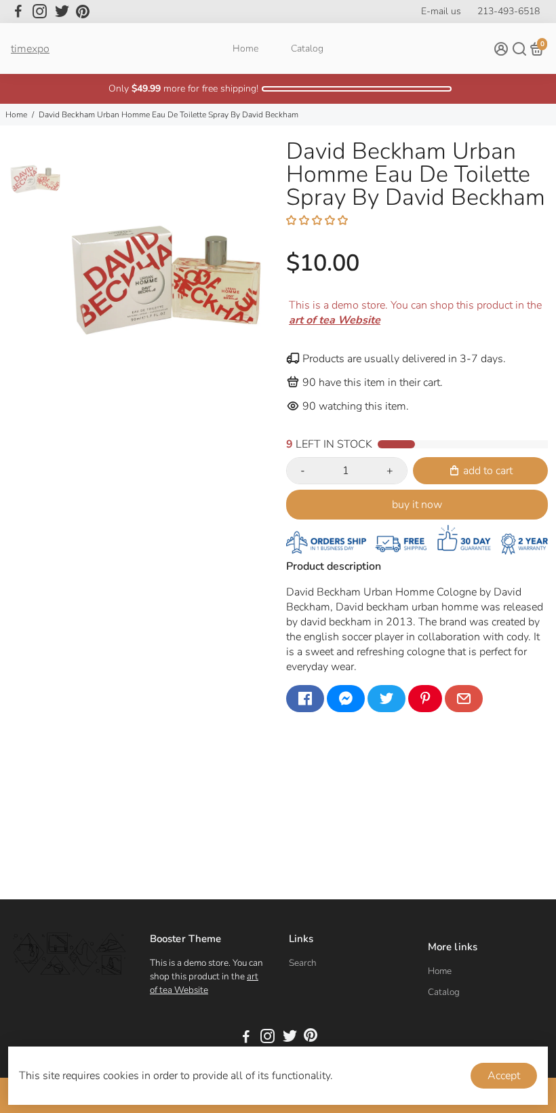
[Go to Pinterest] (83, 11)
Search (303, 962)
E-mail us (441, 11)
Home (245, 48)
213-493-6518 (508, 11)
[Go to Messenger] (346, 698)
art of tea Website (204, 983)
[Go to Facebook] (18, 11)
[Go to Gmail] (464, 698)
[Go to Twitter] (62, 11)
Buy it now (417, 504)
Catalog (307, 48)
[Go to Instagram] (39, 11)
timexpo (30, 48)
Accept (504, 1075)
